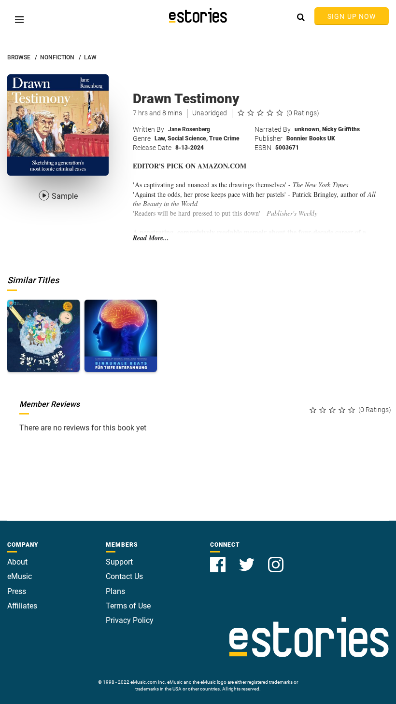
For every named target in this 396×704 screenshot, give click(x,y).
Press (16, 591)
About (17, 561)
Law (160, 138)
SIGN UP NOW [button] (351, 16)
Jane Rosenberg (189, 129)
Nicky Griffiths (341, 129)
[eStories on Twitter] (247, 559)
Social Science (188, 138)
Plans (115, 591)
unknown (308, 129)
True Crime (224, 138)
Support (119, 561)
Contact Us (124, 576)
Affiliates (22, 605)
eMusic (19, 576)
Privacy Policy (130, 620)
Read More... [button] (151, 238)
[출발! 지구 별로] (43, 336)
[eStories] (198, 15)
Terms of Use (128, 605)
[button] (19, 19)
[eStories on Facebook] (218, 559)
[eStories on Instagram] (275, 559)
